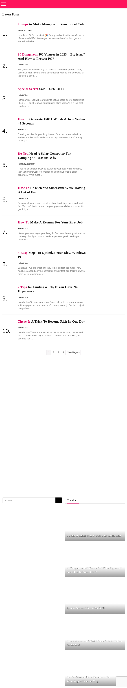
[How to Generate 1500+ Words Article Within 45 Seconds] (95, 617)
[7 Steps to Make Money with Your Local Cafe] (89, 508)
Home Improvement (26, 164)
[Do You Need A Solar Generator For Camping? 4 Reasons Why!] (95, 653)
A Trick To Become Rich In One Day (51, 321)
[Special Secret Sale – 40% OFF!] (82, 581)
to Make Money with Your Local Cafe (51, 24)
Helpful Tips (23, 65)
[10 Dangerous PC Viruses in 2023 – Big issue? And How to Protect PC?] (95, 544)
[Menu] (3, 4)
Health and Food (25, 30)
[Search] (122, 4)
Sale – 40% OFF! (41, 89)
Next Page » (73, 352)
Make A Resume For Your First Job (50, 222)
